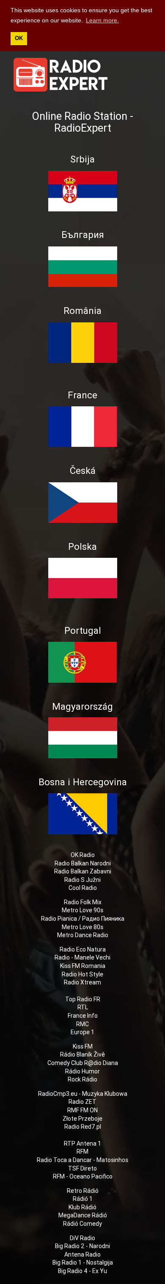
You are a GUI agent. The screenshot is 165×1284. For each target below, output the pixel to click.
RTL (82, 1007)
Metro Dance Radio (82, 935)
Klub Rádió (82, 1207)
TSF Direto (82, 1168)
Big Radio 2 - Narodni (82, 1246)
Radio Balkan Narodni (83, 863)
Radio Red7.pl (82, 1126)
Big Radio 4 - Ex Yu (82, 1271)
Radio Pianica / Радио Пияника (82, 918)
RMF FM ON (82, 1110)
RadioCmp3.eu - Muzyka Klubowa (82, 1093)
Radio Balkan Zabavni (82, 871)
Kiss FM (83, 1046)
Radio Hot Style (82, 974)
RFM (82, 1151)
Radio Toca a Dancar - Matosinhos (82, 1160)
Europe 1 (82, 1032)
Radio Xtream (82, 982)
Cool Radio (83, 888)
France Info (83, 1015)
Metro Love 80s (82, 927)
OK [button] (19, 38)
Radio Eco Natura (83, 949)
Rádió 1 (83, 1199)
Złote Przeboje (82, 1118)
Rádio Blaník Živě (82, 1054)
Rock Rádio (82, 1079)
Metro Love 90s (82, 910)
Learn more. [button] (102, 20)
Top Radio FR (82, 999)
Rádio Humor (82, 1071)
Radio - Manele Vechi (82, 957)
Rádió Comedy (82, 1223)
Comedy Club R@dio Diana (82, 1063)
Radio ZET (82, 1102)
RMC (82, 1024)
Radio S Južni (82, 880)
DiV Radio (82, 1238)
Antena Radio (82, 1254)
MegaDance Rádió (82, 1215)
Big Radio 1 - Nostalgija (82, 1262)
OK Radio (83, 855)
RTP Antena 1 (82, 1143)
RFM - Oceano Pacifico (83, 1176)
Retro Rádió (83, 1191)
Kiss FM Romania (82, 966)
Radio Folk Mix (83, 902)
